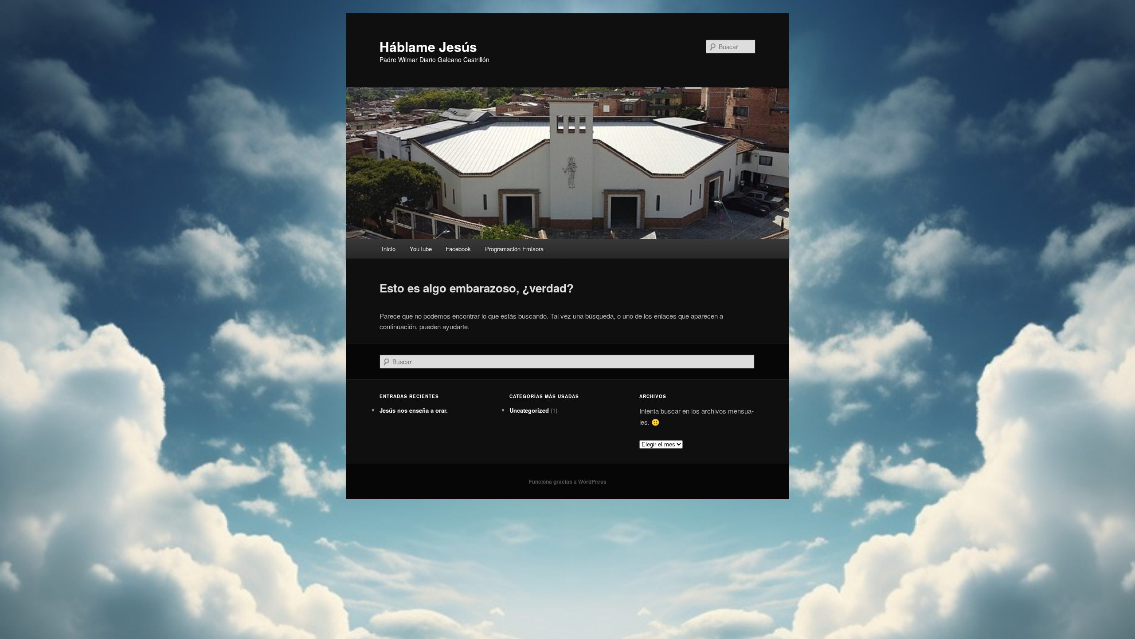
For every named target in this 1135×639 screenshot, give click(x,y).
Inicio (388, 249)
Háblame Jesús (428, 46)
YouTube (421, 249)
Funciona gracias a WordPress (568, 481)
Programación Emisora (514, 249)
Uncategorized (529, 410)
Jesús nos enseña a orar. (414, 410)
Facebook (458, 249)
